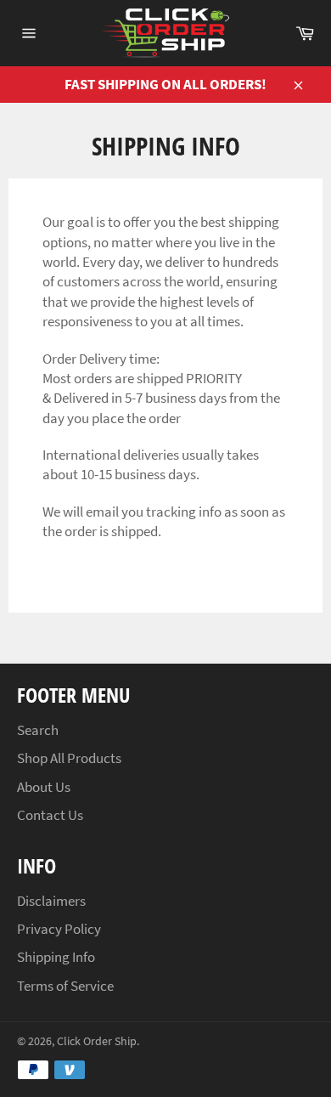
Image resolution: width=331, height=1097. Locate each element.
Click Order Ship (97, 1041)
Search (38, 730)
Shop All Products (69, 758)
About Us (43, 787)
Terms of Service (65, 985)
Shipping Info (56, 956)
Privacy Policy (59, 928)
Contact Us (50, 815)
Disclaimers (51, 900)
